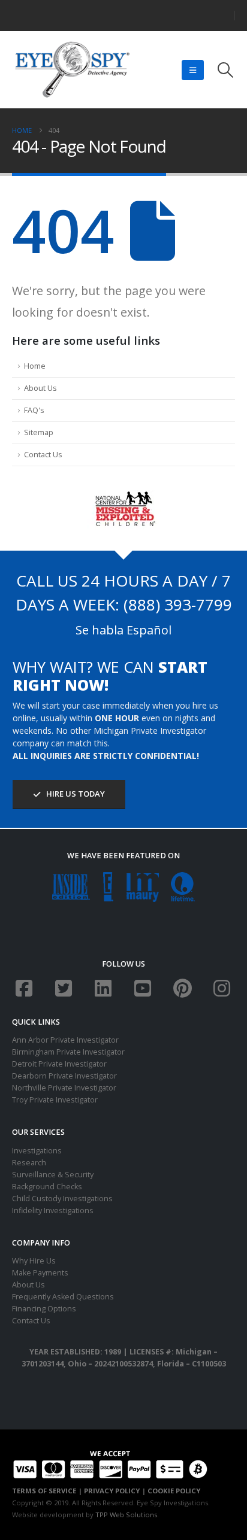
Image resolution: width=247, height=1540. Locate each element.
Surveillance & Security (53, 1175)
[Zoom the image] (124, 496)
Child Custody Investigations (62, 1198)
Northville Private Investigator (64, 1088)
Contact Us (43, 454)
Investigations (37, 1151)
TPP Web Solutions (126, 1514)
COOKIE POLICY (173, 1490)
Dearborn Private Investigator (64, 1076)
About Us (40, 388)
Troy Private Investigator (55, 1100)
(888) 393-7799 (177, 604)
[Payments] (110, 1463)
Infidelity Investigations (53, 1210)
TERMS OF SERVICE (44, 1490)
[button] (193, 70)
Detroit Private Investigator (59, 1064)
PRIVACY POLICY (112, 1490)
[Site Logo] (72, 70)
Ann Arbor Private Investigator (65, 1040)
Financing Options (44, 1309)
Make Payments (40, 1273)
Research (29, 1163)
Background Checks (47, 1186)
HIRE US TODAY (74, 793)
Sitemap (38, 432)
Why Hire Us (34, 1261)
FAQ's (34, 410)
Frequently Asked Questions (63, 1297)
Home (35, 366)
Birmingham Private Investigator (68, 1052)
